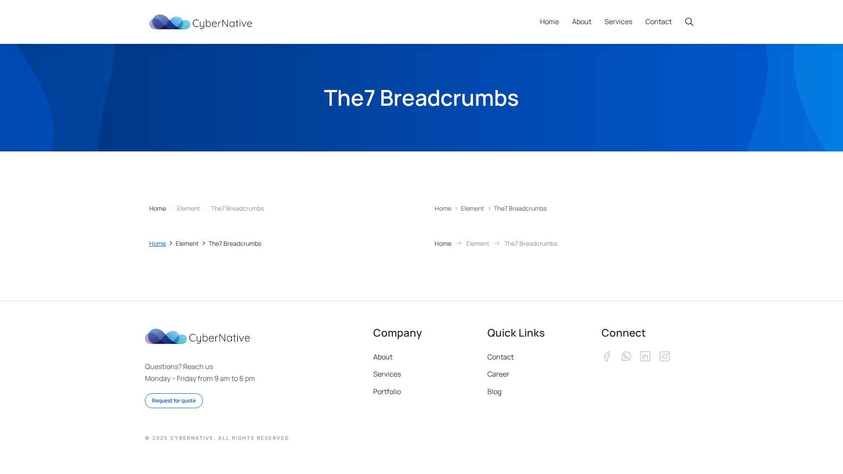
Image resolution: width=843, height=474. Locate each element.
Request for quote (174, 400)
